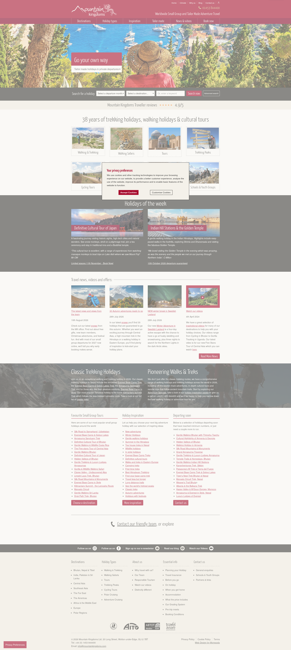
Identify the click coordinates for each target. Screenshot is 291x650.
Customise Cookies (161, 192)
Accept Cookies (128, 192)
